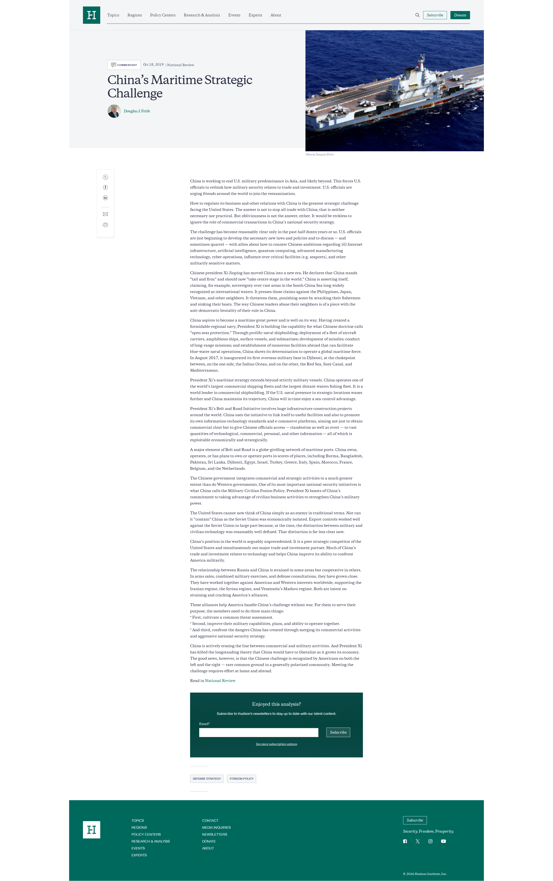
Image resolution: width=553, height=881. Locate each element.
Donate (209, 841)
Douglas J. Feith (137, 111)
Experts (255, 15)
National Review (220, 681)
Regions (134, 15)
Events (234, 15)
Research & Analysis (202, 15)
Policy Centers (163, 15)
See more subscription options (276, 744)
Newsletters (214, 834)
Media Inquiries (216, 827)
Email (204, 724)
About (275, 15)
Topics (113, 15)
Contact (210, 820)
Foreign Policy (241, 778)
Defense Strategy (207, 778)
